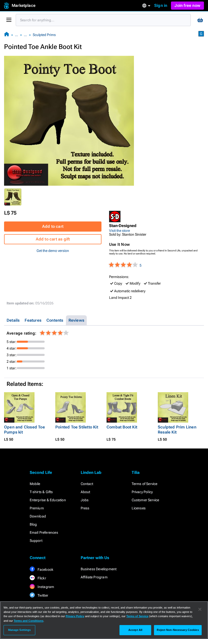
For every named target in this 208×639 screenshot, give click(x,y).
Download (38, 516)
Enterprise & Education (48, 500)
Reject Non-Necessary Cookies (178, 629)
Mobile (35, 484)
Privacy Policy (142, 492)
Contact (87, 484)
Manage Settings (19, 629)
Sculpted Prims (44, 35)
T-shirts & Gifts (41, 492)
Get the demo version (53, 251)
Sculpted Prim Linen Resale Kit (177, 430)
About (85, 492)
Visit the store (119, 231)
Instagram (45, 587)
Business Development (99, 569)
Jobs (85, 500)
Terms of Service (145, 484)
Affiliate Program (94, 577)
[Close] (199, 609)
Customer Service (145, 500)
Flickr (41, 578)
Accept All (135, 629)
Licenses (139, 508)
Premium (37, 508)
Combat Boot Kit (122, 427)
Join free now (187, 5)
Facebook (45, 569)
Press (85, 508)
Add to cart (52, 226)
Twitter (42, 595)
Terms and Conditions (28, 620)
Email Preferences (44, 532)
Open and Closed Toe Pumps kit (24, 430)
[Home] (6, 35)
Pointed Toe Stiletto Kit (76, 427)
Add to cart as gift (53, 239)
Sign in (160, 5)
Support (36, 541)
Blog (33, 524)
